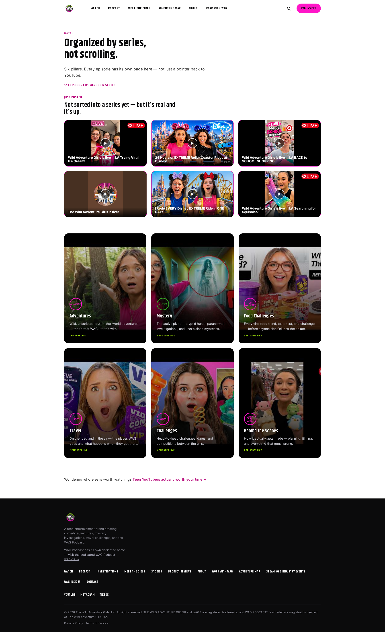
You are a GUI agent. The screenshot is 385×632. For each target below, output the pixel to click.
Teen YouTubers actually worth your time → (170, 479)
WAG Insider (308, 8)
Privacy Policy (73, 623)
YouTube (69, 594)
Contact (92, 581)
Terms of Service (97, 623)
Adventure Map (169, 8)
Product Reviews (179, 571)
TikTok (104, 594)
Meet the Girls (139, 8)
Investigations (107, 571)
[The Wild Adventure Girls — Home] (69, 8)
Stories (156, 571)
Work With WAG (216, 8)
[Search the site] (289, 8)
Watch (95, 8)
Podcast (114, 8)
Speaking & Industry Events (285, 571)
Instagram (87, 594)
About (193, 8)
